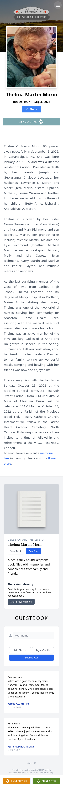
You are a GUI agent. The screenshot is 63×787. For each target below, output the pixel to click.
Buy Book (34, 551)
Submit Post (31, 657)
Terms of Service (40, 772)
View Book (15, 551)
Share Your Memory (21, 601)
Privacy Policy (22, 772)
